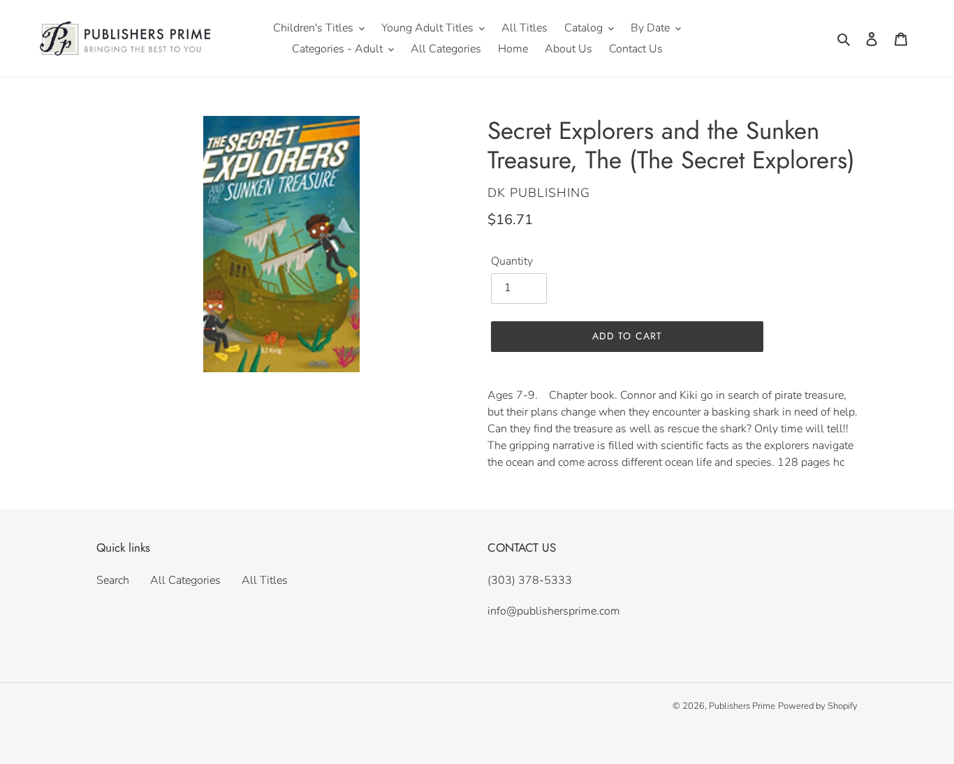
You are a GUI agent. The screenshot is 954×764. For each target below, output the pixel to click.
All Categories (185, 580)
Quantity (512, 261)
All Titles (265, 580)
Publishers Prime (742, 706)
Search (112, 580)
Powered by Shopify (818, 706)
